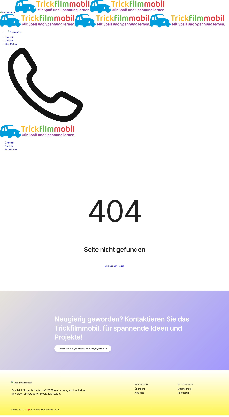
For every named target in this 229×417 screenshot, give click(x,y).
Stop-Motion (11, 149)
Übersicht (9, 142)
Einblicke (9, 146)
